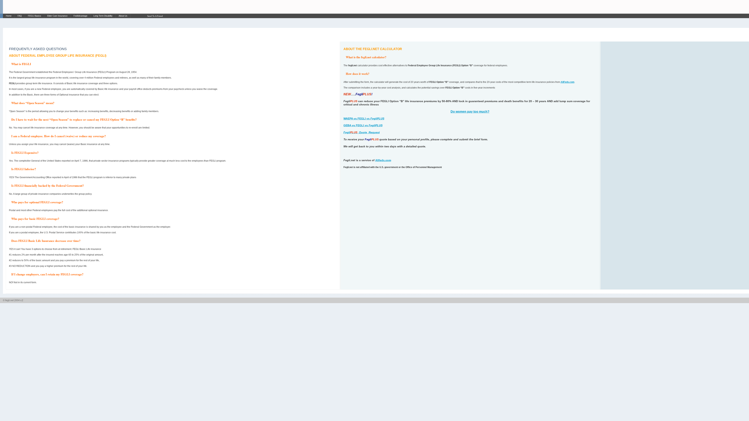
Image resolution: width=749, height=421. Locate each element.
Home (9, 16)
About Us (123, 16)
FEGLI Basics (34, 16)
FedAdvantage (80, 16)
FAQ (20, 16)
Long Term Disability (103, 16)
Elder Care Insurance (57, 16)
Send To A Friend (155, 16)
